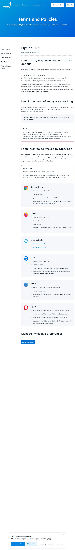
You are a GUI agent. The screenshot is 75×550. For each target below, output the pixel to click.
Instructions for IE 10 (39, 247)
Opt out (43, 545)
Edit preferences (28, 342)
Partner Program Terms (7, 67)
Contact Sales (57, 5)
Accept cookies (18, 544)
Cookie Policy (6, 57)
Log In (46, 5)
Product (16, 5)
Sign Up (70, 5)
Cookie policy (60, 545)
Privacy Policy (6, 53)
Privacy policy (51, 545)
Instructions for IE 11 (39, 244)
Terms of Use (5, 49)
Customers (26, 5)
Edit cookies (31, 544)
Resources (36, 5)
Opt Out (4, 62)
